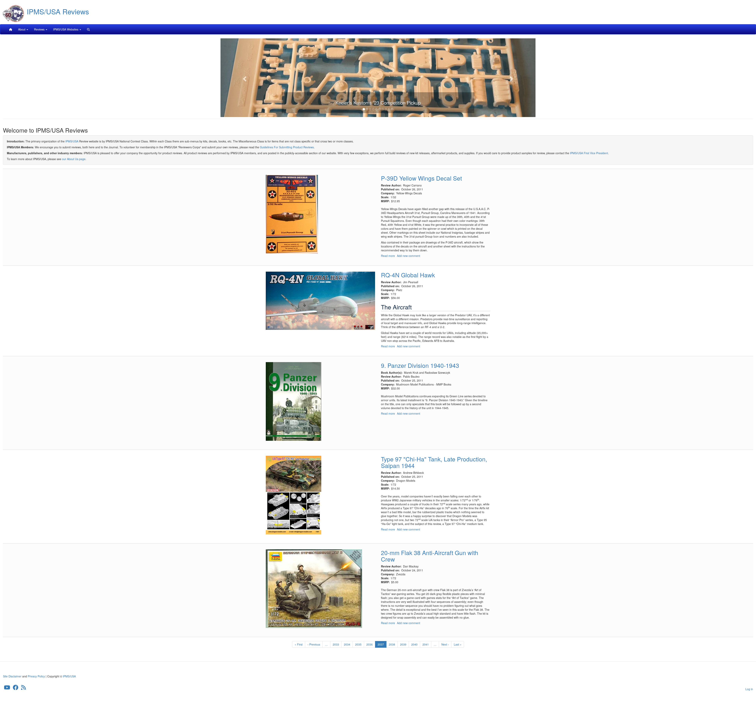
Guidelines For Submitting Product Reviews (287, 147)
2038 (392, 644)
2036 (369, 644)
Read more (388, 256)
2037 (382, 645)
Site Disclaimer (12, 676)
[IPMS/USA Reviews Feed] (23, 688)
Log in (749, 689)
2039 (403, 644)
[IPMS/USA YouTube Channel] (7, 688)
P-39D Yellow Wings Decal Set (421, 178)
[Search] (88, 29)
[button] (244, 77)
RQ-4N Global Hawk (408, 275)
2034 (347, 644)
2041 (425, 644)
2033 (336, 644)
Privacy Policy (36, 676)
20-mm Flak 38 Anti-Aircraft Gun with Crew (429, 555)
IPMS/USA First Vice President (589, 153)
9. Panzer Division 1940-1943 (420, 365)
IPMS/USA (71, 141)
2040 (414, 644)
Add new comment (408, 256)
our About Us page (73, 159)
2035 (358, 644)
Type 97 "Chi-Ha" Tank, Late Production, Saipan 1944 (434, 462)
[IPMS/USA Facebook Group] (15, 688)
